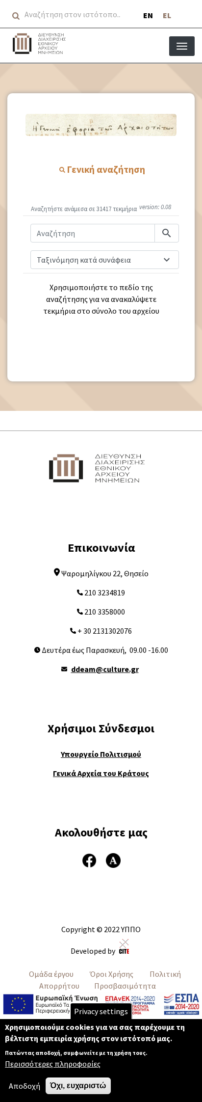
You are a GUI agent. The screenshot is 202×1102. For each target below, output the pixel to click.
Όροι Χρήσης (111, 974)
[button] (101, 125)
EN (148, 15)
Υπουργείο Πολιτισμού (101, 754)
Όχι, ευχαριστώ (78, 1085)
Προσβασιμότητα (125, 986)
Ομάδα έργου (51, 974)
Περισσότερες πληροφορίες (53, 1064)
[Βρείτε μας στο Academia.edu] (113, 859)
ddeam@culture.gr (105, 669)
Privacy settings (101, 1011)
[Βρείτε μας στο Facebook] (89, 859)
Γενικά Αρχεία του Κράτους (101, 773)
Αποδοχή (24, 1086)
